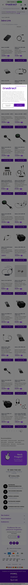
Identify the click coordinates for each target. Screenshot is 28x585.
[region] (14, 97)
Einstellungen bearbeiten (8, 105)
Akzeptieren (19, 105)
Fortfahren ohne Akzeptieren (20, 86)
